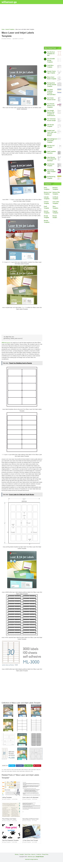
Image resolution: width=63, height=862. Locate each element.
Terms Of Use (28, 854)
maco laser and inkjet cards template (19, 769)
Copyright (21, 854)
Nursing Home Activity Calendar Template (51, 84)
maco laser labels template (10, 771)
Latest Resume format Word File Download (51, 159)
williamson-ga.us (6, 342)
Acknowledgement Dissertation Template (52, 140)
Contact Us (38, 854)
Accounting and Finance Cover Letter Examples (35, 819)
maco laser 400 (7, 769)
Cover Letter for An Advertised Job (32, 797)
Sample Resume (40, 856)
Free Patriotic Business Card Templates (51, 105)
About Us (33, 854)
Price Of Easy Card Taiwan (9, 819)
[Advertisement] (31, 16)
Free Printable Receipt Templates (51, 60)
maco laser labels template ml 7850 (25, 771)
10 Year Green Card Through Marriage (33, 840)
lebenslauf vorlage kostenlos (31, 859)
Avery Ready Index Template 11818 (51, 171)
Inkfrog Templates (7, 797)
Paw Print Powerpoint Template (10, 840)
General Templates (7, 38)
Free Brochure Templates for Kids (51, 53)
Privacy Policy (45, 854)
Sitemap (17, 854)
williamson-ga (9, 1)
